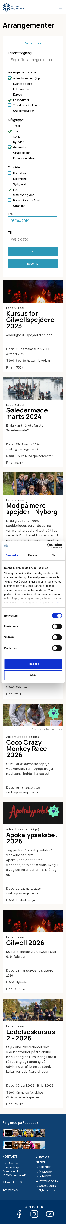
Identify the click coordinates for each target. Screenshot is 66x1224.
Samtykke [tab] (12, 555)
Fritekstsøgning (20, 53)
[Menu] (60, 7)
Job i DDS (45, 1176)
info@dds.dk (10, 1190)
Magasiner (46, 1171)
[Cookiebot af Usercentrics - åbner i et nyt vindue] (47, 545)
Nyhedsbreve (47, 1190)
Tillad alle (33, 663)
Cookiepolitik (47, 1186)
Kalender (45, 1167)
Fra (10, 214)
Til (10, 232)
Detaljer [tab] (33, 555)
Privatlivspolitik (48, 1181)
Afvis (33, 675)
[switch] (57, 626)
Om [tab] (54, 555)
